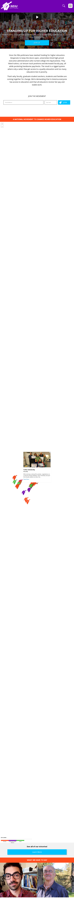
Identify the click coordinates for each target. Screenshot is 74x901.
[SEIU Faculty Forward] (9, 6)
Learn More (37, 852)
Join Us (37, 43)
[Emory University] (24, 496)
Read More (26, 479)
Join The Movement (37, 96)
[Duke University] (29, 493)
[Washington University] (17, 489)
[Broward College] (28, 505)
